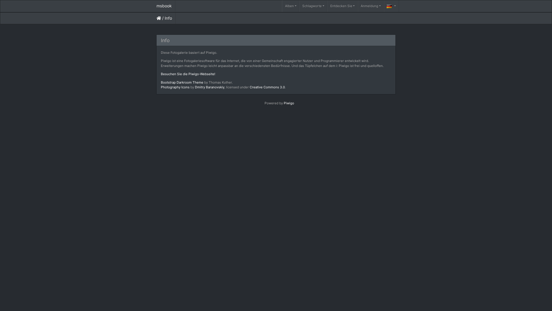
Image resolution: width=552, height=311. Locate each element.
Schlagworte (312, 6)
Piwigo (289, 103)
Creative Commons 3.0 (267, 87)
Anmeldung (369, 6)
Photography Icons (175, 87)
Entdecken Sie (341, 6)
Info (168, 18)
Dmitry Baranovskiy (209, 87)
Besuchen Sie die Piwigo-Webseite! (188, 74)
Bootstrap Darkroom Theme (182, 82)
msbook (164, 5)
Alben (289, 6)
